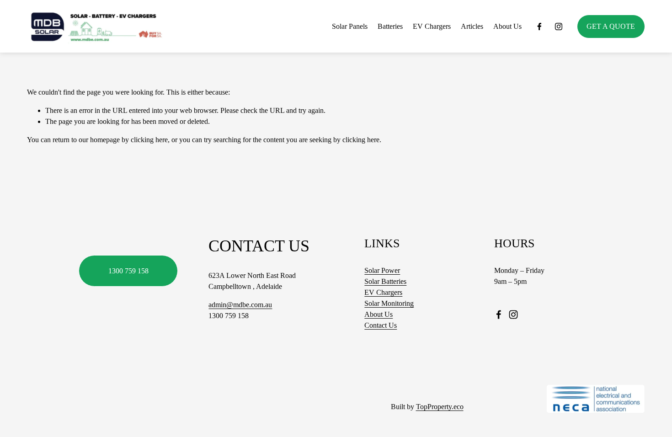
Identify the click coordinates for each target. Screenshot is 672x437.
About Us (507, 26)
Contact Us (380, 325)
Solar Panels (350, 26)
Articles (472, 26)
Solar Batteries (385, 281)
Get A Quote (611, 26)
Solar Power (382, 270)
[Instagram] (558, 26)
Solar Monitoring (389, 303)
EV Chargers (432, 26)
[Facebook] (539, 26)
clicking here (149, 140)
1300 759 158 (128, 271)
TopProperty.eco (440, 406)
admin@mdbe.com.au (240, 305)
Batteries (390, 26)
